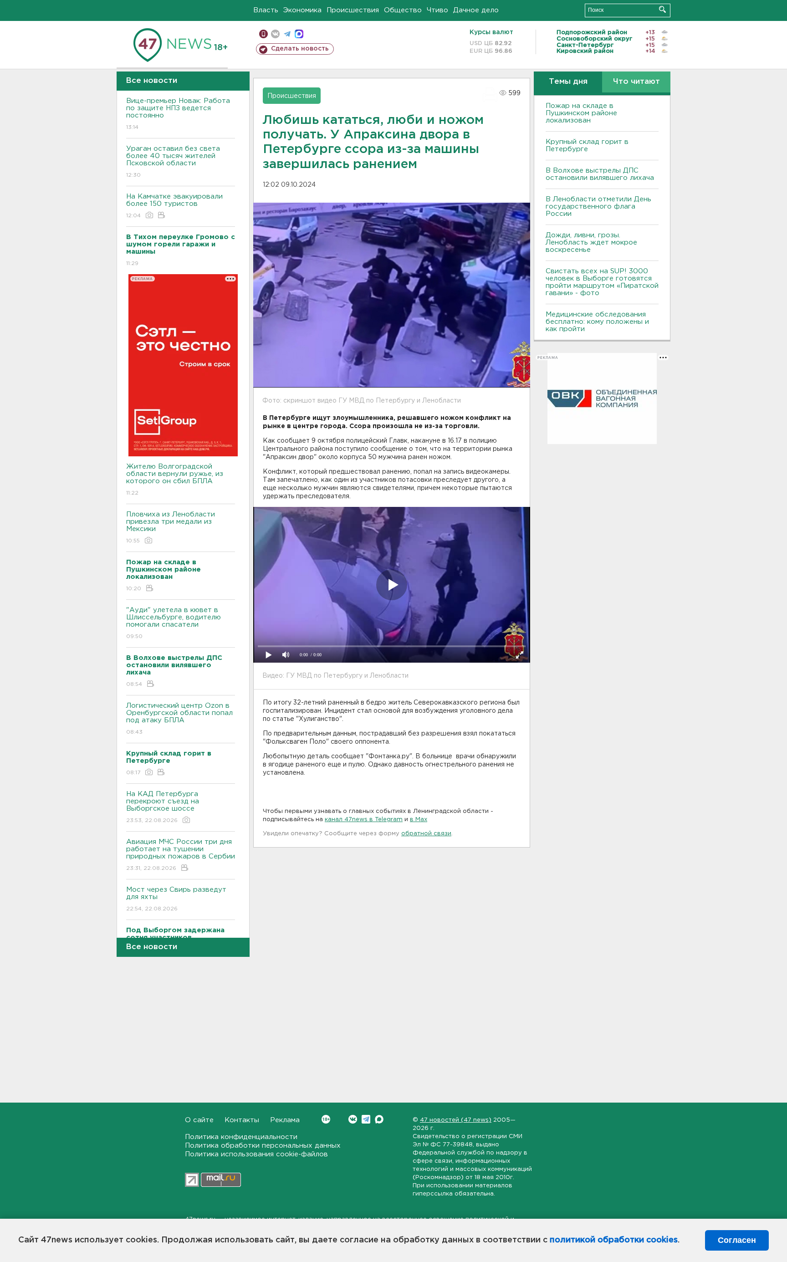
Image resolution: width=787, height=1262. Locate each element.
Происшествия (353, 10)
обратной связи (426, 833)
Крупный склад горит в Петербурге (587, 145)
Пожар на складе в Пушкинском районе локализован (581, 113)
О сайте (199, 1120)
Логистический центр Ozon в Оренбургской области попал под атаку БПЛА (179, 719)
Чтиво (437, 10)
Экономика (302, 10)
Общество (403, 10)
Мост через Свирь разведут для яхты (176, 899)
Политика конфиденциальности (241, 1137)
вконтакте (275, 34)
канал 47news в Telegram (364, 819)
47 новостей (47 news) (455, 1120)
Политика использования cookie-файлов (256, 1154)
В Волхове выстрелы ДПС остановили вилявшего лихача (600, 174)
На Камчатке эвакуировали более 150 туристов (174, 206)
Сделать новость (300, 48)
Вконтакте (352, 1119)
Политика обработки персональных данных (263, 1146)
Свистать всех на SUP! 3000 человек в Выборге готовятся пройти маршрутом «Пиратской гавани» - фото (602, 282)
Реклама (285, 1120)
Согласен (737, 1240)
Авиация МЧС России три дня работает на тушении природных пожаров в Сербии (180, 855)
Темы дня (568, 81)
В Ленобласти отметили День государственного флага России (598, 206)
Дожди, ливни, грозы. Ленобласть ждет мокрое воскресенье (591, 242)
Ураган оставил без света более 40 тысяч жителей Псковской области (173, 162)
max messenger (299, 34)
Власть (265, 10)
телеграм (287, 34)
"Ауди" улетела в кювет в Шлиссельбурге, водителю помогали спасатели (173, 623)
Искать (662, 9)
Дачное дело (476, 10)
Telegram (366, 1119)
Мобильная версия (263, 34)
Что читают (636, 81)
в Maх (418, 819)
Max (379, 1119)
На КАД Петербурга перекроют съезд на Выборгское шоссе (162, 807)
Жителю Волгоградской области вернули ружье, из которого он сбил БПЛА (174, 480)
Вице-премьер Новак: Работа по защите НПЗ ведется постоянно (178, 114)
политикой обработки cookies (614, 1240)
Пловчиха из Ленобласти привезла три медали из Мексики (170, 527)
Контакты (242, 1120)
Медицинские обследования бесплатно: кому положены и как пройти (597, 322)
